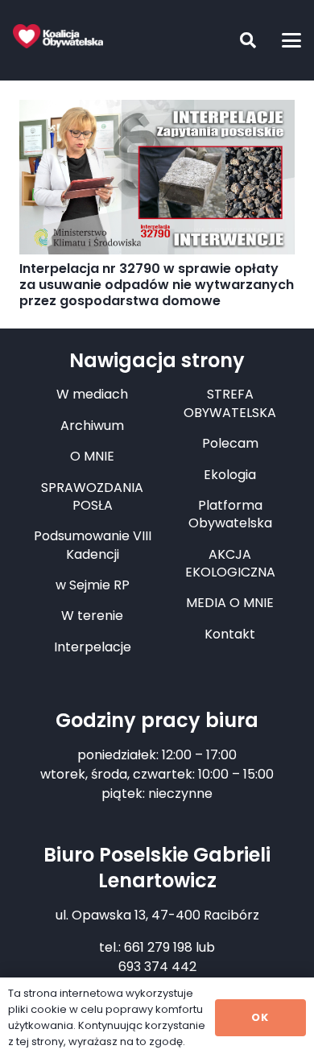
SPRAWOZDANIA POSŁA (92, 496)
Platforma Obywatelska (230, 514)
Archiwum (92, 425)
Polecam (230, 443)
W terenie (92, 615)
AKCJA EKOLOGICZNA (230, 563)
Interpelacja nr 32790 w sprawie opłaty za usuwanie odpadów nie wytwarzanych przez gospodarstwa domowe (156, 284)
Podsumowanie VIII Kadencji (92, 545)
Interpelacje (92, 647)
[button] (236, 40)
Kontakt (230, 634)
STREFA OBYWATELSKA (230, 403)
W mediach (92, 394)
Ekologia (230, 474)
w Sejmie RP (93, 585)
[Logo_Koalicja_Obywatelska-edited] (58, 36)
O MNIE (92, 456)
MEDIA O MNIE (230, 602)
